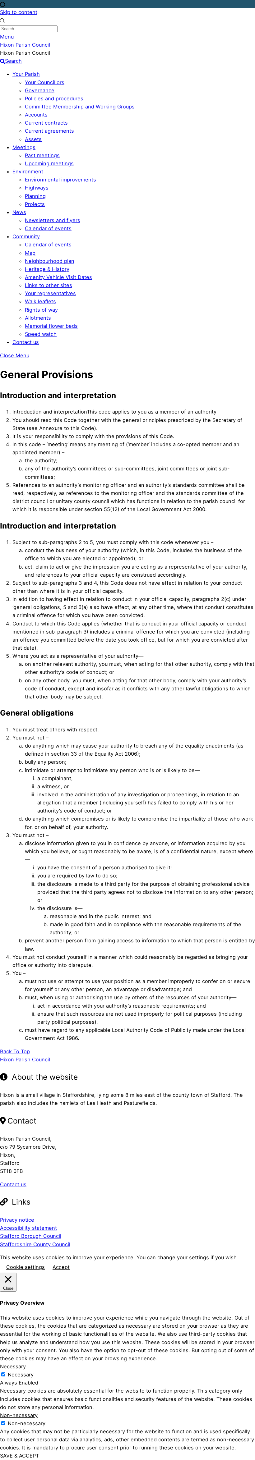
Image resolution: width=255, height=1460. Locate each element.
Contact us (25, 342)
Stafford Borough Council (30, 1236)
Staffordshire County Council (35, 1244)
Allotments (38, 318)
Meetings (23, 147)
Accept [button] (61, 1267)
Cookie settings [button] (25, 1267)
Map (30, 253)
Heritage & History (47, 269)
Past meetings (42, 155)
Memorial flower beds (51, 326)
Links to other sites (48, 285)
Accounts (36, 115)
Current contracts (46, 123)
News (19, 212)
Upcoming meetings (49, 163)
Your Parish (26, 74)
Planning (35, 196)
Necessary (21, 1374)
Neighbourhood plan (49, 261)
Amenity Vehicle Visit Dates (58, 277)
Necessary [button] (13, 1366)
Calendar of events (48, 228)
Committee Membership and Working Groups (80, 106)
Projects (35, 204)
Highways (37, 188)
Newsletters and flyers (52, 220)
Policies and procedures (54, 98)
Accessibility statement (28, 1228)
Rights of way (41, 310)
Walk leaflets (40, 301)
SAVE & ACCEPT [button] (19, 1456)
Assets (33, 139)
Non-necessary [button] (19, 1415)
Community (26, 236)
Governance (39, 90)
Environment (27, 171)
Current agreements (49, 131)
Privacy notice (17, 1220)
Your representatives (50, 293)
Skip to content (18, 12)
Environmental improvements (60, 179)
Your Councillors (44, 82)
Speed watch (41, 334)
